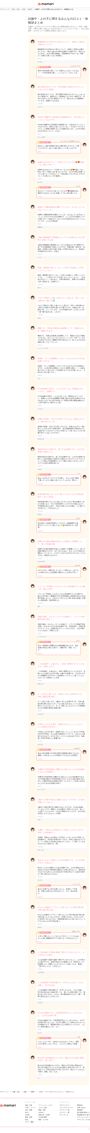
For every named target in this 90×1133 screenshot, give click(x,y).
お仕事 (27, 1115)
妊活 (26, 1119)
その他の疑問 (42, 1117)
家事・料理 (28, 1117)
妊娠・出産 (28, 1105)
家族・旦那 (41, 1110)
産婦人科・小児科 (44, 1115)
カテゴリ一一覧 (64, 1112)
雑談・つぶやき (43, 1119)
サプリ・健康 (29, 1122)
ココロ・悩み (42, 1107)
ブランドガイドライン (67, 1107)
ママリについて (64, 1105)
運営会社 (80, 1105)
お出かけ (41, 1112)
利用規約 (80, 1110)
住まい (27, 1112)
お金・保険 (28, 1110)
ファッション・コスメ (45, 1105)
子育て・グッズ (30, 1107)
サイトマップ (64, 1115)
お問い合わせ (81, 1107)
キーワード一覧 (64, 1110)
